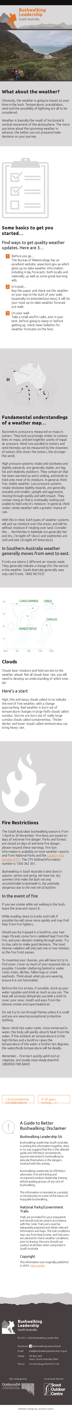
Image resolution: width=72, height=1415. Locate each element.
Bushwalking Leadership (32, 12)
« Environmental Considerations (17, 1100)
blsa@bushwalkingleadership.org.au (48, 1351)
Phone (21, 1364)
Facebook (23, 1346)
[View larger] (30, 406)
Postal (21, 1356)
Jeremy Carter (46, 1408)
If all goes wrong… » (49, 1100)
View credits (37, 1265)
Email (20, 1351)
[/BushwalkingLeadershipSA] (30, 1346)
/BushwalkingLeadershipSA (47, 1346)
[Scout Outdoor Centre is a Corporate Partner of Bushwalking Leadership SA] (54, 1394)
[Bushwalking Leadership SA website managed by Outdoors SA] (18, 1394)
